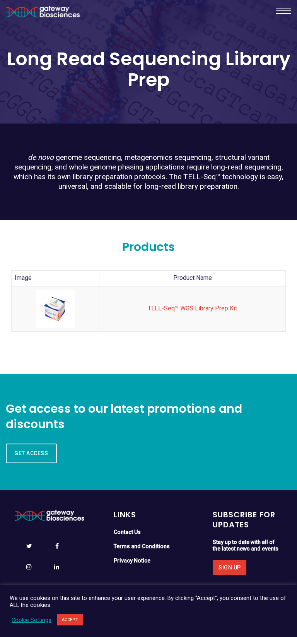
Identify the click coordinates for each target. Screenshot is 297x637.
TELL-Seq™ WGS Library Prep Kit (192, 308)
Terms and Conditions (142, 546)
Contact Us (128, 532)
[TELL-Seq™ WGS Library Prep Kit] (55, 308)
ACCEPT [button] (70, 619)
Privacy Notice (132, 560)
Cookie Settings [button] (31, 620)
